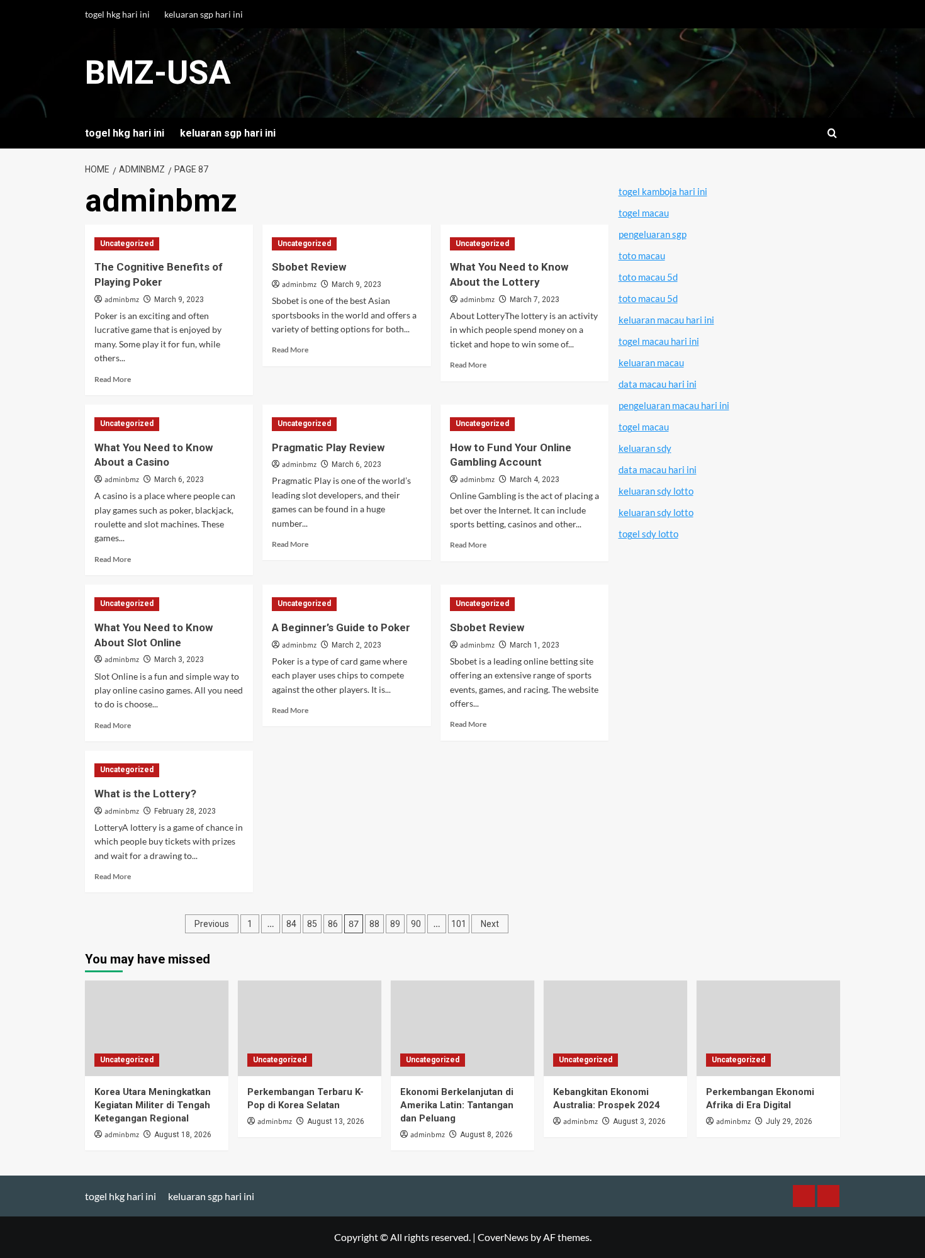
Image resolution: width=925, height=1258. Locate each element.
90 (416, 924)
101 (458, 924)
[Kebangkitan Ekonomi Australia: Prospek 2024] (615, 1028)
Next (490, 924)
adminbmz (121, 300)
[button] (832, 133)
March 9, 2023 (179, 299)
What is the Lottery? (145, 793)
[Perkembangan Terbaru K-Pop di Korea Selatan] (309, 1028)
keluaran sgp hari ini (203, 14)
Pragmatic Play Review (328, 447)
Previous (211, 924)
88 (374, 924)
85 (312, 924)
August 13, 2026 (335, 1121)
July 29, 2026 (789, 1121)
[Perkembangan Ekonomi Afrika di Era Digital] (768, 1028)
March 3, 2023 (179, 659)
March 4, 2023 (534, 479)
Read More (112, 379)
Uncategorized (127, 243)
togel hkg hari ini (117, 14)
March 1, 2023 (534, 645)
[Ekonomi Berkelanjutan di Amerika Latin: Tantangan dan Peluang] (462, 1028)
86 (333, 924)
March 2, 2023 (356, 645)
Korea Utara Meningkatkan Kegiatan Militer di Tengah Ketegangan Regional (152, 1105)
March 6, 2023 (179, 479)
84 (291, 924)
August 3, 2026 (639, 1121)
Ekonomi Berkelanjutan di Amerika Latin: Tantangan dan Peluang (456, 1105)
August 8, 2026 (486, 1134)
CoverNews (503, 1237)
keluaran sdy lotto (656, 491)
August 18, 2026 (182, 1134)
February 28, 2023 (185, 811)
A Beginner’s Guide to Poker (341, 627)
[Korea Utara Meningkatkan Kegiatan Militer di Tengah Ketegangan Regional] (156, 1028)
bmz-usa (158, 72)
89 (395, 924)
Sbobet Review (309, 267)
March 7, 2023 (534, 299)
